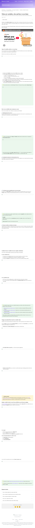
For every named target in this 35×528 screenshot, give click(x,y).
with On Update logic (15, 483)
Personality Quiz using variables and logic (9, 310)
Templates (16, 1)
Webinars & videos (26, 1)
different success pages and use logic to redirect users (16, 481)
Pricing (13, 519)
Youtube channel (21, 519)
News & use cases (20, 1)
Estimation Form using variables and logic (9, 312)
